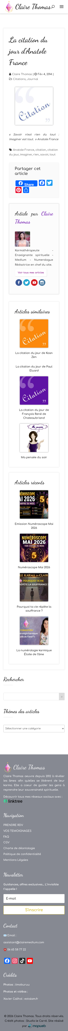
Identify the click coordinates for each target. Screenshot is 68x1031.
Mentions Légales (15, 860)
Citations (19, 79)
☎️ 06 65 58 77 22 (14, 949)
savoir (44, 154)
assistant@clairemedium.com (23, 942)
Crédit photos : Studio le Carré (26, 1020)
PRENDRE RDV (13, 825)
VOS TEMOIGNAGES (17, 831)
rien (36, 154)
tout (53, 154)
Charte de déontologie (19, 848)
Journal (32, 79)
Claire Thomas (22, 74)
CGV (6, 842)
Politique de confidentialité (22, 854)
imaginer (26, 154)
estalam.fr (31, 998)
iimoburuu (22, 984)
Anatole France (23, 149)
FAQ (6, 836)
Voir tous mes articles (31, 272)
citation (41, 149)
